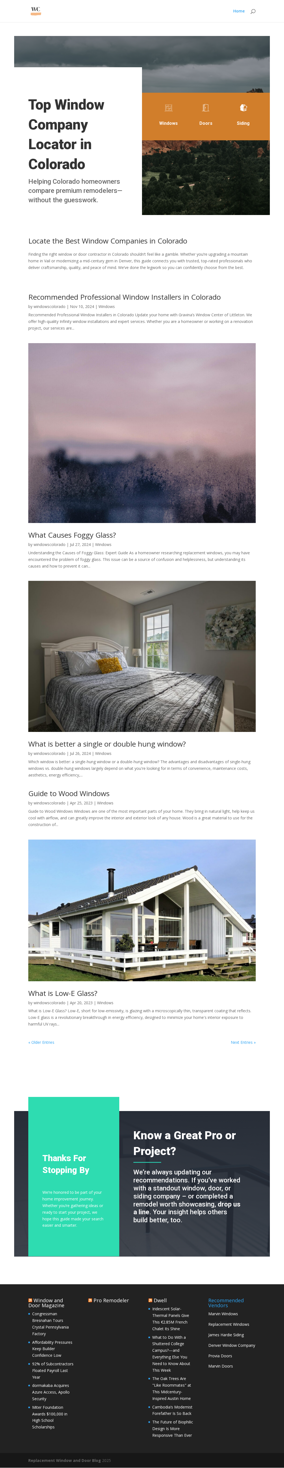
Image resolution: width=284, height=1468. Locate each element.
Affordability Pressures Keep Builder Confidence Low (52, 1349)
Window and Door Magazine (46, 1303)
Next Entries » (243, 1042)
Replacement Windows (228, 1324)
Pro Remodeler (111, 1300)
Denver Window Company (231, 1345)
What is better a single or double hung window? (107, 744)
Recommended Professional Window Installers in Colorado (124, 297)
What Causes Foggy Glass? (72, 535)
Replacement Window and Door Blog (64, 1460)
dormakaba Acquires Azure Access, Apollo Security (51, 1392)
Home (239, 11)
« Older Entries (41, 1042)
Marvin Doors (220, 1366)
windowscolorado (49, 306)
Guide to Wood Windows (69, 793)
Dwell (160, 1300)
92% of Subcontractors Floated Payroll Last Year (52, 1370)
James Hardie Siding (226, 1334)
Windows (106, 306)
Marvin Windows (223, 1313)
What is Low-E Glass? (62, 993)
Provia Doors (220, 1355)
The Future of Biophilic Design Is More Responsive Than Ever (172, 1428)
